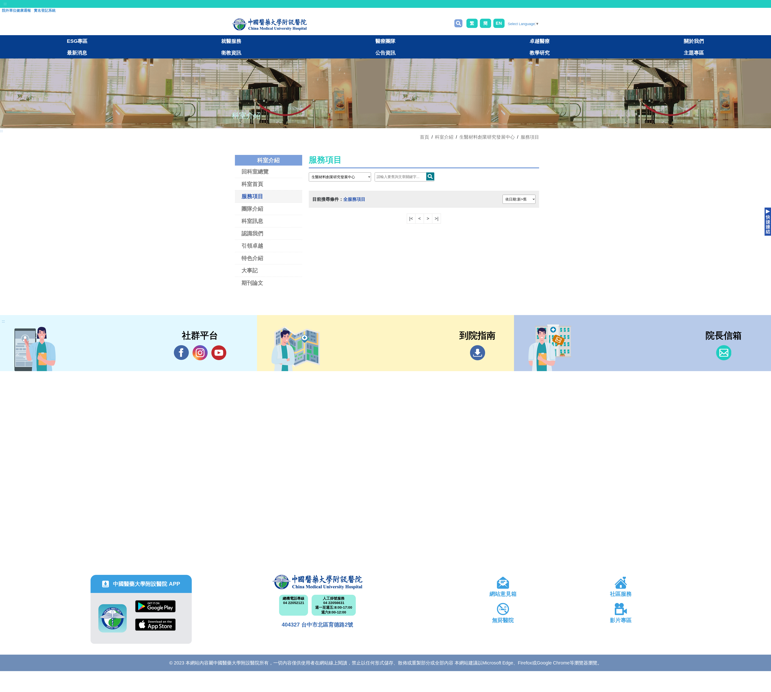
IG (200, 352)
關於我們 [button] (694, 41)
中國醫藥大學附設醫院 (317, 582)
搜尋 (458, 23)
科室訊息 (252, 221)
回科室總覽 (255, 172)
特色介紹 (252, 258)
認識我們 (252, 233)
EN (499, 23)
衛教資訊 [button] (231, 52)
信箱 (723, 352)
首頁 (424, 137)
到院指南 (477, 352)
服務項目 (530, 137)
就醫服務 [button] (231, 41)
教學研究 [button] (540, 52)
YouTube (218, 352)
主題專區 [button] (694, 52)
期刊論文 (252, 283)
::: (5, 4)
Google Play (155, 609)
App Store (155, 627)
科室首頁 (252, 184)
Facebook (181, 352)
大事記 (250, 270)
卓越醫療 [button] (540, 41)
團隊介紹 (252, 209)
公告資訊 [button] (385, 52)
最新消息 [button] (77, 52)
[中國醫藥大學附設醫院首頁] (269, 24)
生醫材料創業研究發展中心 (487, 137)
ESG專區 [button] (77, 41)
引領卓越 (252, 246)
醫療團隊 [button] (385, 41)
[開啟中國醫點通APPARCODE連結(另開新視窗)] (112, 618)
